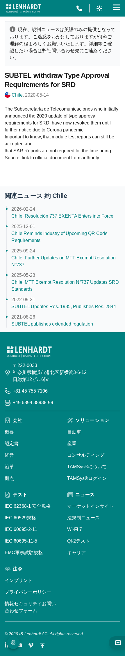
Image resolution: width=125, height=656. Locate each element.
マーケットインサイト (90, 506)
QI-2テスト (78, 540)
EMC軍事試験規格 (24, 552)
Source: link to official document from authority (52, 157)
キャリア (76, 552)
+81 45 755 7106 (30, 390)
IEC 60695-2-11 (21, 529)
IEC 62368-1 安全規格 (28, 506)
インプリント (19, 580)
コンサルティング (85, 455)
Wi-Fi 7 (74, 529)
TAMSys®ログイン (87, 478)
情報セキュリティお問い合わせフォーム (30, 607)
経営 (9, 455)
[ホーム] (23, 8)
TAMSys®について (87, 466)
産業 (71, 443)
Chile (17, 95)
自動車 (74, 431)
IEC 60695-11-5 (21, 540)
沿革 (9, 466)
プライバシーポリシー (28, 592)
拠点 (9, 478)
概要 (9, 431)
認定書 (12, 443)
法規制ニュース (83, 517)
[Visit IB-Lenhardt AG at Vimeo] (31, 645)
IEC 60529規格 (20, 517)
